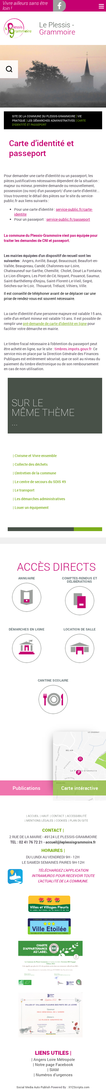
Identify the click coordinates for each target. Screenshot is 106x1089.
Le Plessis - (57, 28)
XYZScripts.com (79, 1087)
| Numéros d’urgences (53, 1074)
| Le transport (23, 490)
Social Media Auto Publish (33, 1087)
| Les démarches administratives (39, 498)
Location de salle (80, 629)
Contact (57, 816)
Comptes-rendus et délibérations (79, 580)
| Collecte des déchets (30, 464)
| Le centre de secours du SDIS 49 (39, 481)
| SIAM (53, 1069)
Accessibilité (76, 816)
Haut (45, 816)
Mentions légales (39, 820)
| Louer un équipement (31, 507)
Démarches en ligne (26, 629)
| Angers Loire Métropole (53, 1059)
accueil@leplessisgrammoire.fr (71, 842)
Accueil (33, 816)
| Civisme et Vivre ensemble (35, 455)
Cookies (61, 820)
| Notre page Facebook (53, 1064)
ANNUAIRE (26, 578)
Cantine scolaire (53, 680)
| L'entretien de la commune (34, 473)
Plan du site (79, 820)
